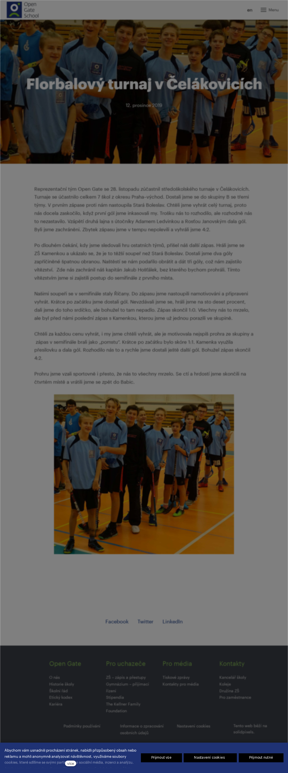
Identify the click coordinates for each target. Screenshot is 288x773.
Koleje (225, 684)
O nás (54, 677)
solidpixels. (244, 731)
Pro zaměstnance (235, 697)
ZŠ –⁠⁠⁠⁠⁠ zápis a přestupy (126, 677)
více (70, 763)
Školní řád (58, 690)
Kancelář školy (232, 677)
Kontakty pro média (181, 684)
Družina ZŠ (229, 690)
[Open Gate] (23, 10)
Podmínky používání (82, 725)
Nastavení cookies (193, 725)
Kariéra (55, 704)
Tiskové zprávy (176, 677)
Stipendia (115, 697)
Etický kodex (60, 697)
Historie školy (61, 684)
